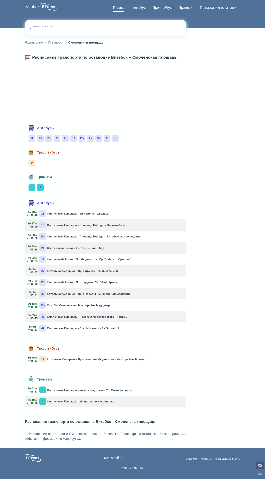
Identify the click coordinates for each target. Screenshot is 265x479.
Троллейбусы (49, 152)
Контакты (206, 458)
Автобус (139, 8)
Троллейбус (162, 8)
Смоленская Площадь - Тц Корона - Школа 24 (68, 213)
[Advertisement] (105, 91)
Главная (119, 8)
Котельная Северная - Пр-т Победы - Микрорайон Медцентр (79, 294)
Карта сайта (113, 458)
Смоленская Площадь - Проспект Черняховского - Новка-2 (77, 317)
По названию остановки (218, 8)
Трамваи (44, 177)
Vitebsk (33, 6)
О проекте (191, 458)
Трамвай (185, 8)
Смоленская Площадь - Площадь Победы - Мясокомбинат (77, 225)
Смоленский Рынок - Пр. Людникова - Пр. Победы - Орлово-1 (80, 259)
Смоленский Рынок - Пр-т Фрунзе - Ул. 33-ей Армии (72, 282)
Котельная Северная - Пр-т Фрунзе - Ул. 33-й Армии (73, 271)
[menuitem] (119, 8)
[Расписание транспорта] (48, 7)
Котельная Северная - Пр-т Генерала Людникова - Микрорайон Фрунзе (86, 359)
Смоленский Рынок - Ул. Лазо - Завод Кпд (66, 248)
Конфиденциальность (227, 458)
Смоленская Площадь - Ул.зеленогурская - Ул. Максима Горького (82, 390)
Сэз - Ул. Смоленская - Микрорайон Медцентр (69, 305)
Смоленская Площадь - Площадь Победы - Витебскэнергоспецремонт (86, 236)
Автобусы (46, 128)
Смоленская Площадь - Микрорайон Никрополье (71, 401)
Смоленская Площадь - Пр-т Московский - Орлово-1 (73, 328)
